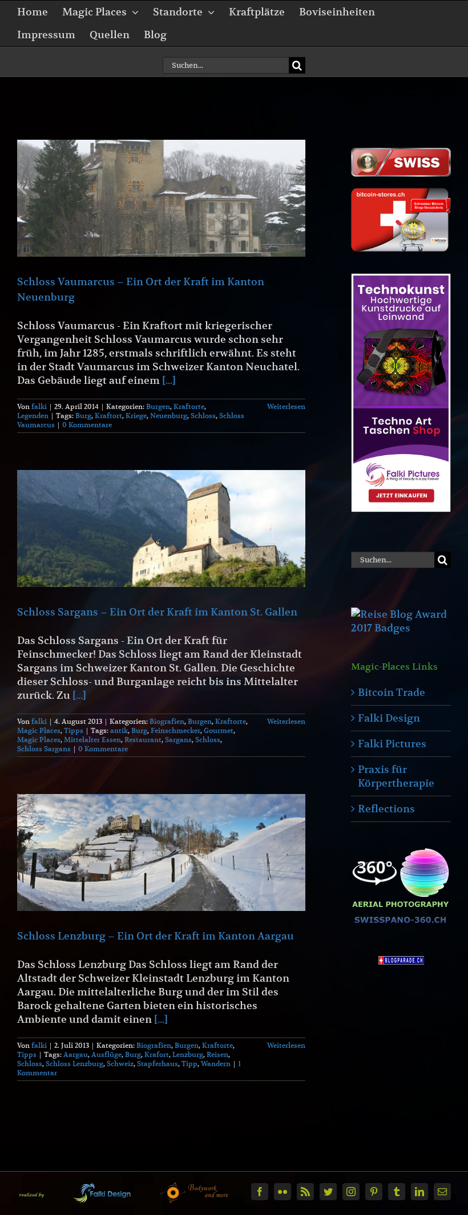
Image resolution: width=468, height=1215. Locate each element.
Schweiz (120, 1063)
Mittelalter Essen (92, 739)
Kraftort (108, 415)
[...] (169, 380)
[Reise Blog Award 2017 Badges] (401, 614)
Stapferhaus (157, 1063)
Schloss (203, 415)
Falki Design (389, 717)
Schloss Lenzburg (74, 1063)
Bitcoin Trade (391, 692)
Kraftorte (189, 406)
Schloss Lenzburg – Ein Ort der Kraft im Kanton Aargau (155, 935)
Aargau (75, 1054)
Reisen (217, 1054)
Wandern (216, 1063)
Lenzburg (187, 1054)
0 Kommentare (87, 424)
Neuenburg (168, 415)
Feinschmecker (175, 730)
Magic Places (38, 730)
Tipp (189, 1063)
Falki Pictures (392, 743)
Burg (83, 415)
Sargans (178, 739)
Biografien (167, 721)
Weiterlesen (286, 406)
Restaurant (143, 739)
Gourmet (218, 730)
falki (39, 406)
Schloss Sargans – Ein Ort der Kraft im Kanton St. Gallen (157, 611)
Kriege (136, 415)
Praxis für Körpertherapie (396, 776)
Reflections (386, 808)
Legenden (33, 415)
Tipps (73, 730)
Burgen (158, 406)
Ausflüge (106, 1054)
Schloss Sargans (44, 748)
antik (119, 730)
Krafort (156, 1054)
